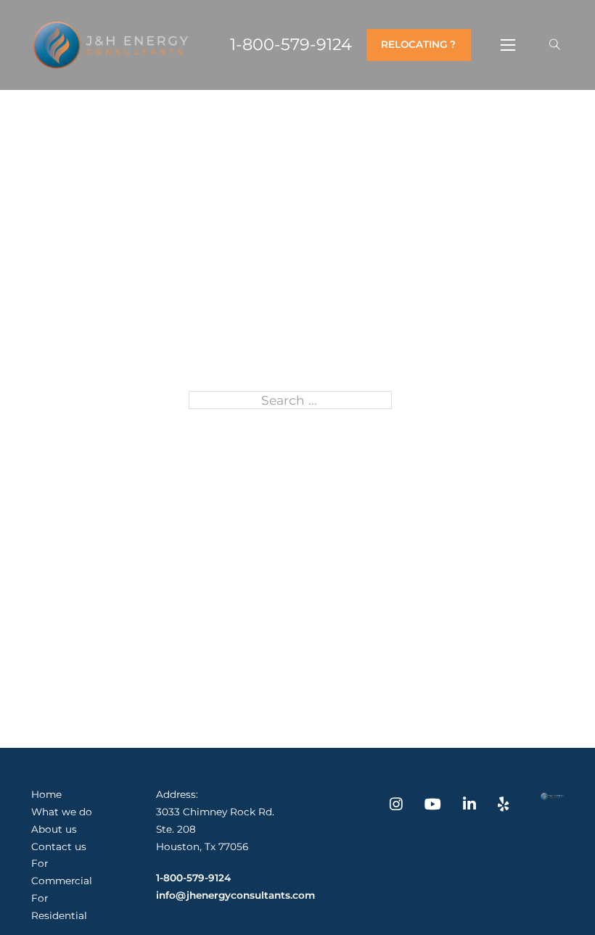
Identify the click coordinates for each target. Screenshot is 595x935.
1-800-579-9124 (291, 45)
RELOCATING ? (418, 44)
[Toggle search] (555, 45)
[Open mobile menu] (508, 45)
